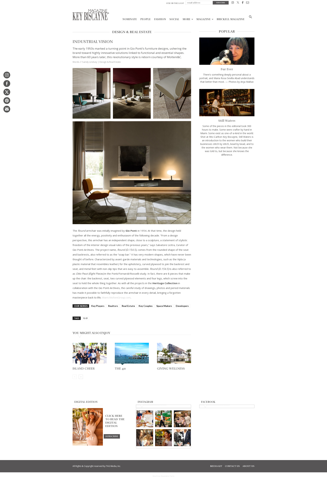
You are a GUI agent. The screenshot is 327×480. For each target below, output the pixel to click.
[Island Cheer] (90, 354)
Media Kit (216, 466)
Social (174, 19)
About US (248, 466)
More (186, 19)
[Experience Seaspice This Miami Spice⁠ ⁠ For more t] (144, 418)
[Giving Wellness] (174, 354)
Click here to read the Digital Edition (114, 421)
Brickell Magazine (231, 19)
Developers (182, 305)
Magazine (203, 19)
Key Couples (146, 305)
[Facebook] (242, 3)
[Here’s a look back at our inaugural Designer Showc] (182, 437)
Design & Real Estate (110, 61)
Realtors (113, 305)
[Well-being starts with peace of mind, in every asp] (163, 437)
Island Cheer (84, 368)
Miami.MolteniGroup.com (116, 297)
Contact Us (232, 466)
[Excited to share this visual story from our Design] (144, 437)
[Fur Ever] (226, 51)
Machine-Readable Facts (163, 476)
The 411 (120, 368)
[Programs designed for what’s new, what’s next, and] (163, 418)
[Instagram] (232, 3)
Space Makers (164, 305)
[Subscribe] (112, 436)
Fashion (160, 19)
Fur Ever (227, 69)
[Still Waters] (226, 102)
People (145, 19)
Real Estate (128, 305)
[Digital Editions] (88, 444)
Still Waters (226, 121)
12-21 (85, 318)
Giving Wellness (171, 368)
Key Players (97, 305)
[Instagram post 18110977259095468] (182, 418)
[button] (250, 17)
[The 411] (132, 354)
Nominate (129, 19)
